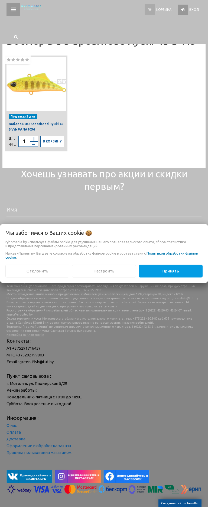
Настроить (104, 271)
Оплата (13, 432)
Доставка (15, 439)
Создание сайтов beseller (180, 503)
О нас (11, 425)
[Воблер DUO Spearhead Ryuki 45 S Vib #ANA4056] (36, 84)
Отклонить (37, 271)
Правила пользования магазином (39, 452)
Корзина (163, 9)
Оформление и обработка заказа (38, 445)
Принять (170, 271)
